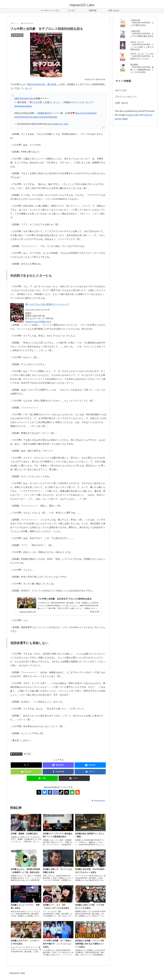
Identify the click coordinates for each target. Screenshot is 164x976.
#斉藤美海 (42, 113)
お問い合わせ (121, 103)
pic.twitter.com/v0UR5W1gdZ (43, 117)
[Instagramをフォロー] (55, 792)
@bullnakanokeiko (23, 106)
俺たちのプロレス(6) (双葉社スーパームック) (47, 304)
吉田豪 (28, 754)
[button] (74, 778)
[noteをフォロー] (66, 792)
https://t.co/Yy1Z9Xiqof (85, 113)
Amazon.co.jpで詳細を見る (38, 321)
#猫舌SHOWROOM (23, 98)
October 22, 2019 (60, 124)
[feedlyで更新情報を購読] (72, 792)
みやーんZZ (120, 90)
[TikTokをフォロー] (61, 792)
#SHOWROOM (21, 117)
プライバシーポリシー (126, 96)
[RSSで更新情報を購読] (77, 792)
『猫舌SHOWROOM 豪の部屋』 (41, 84)
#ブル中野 (37, 102)
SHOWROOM (17, 754)
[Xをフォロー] (38, 792)
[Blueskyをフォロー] (44, 792)
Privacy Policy (132, 115)
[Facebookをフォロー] (50, 792)
